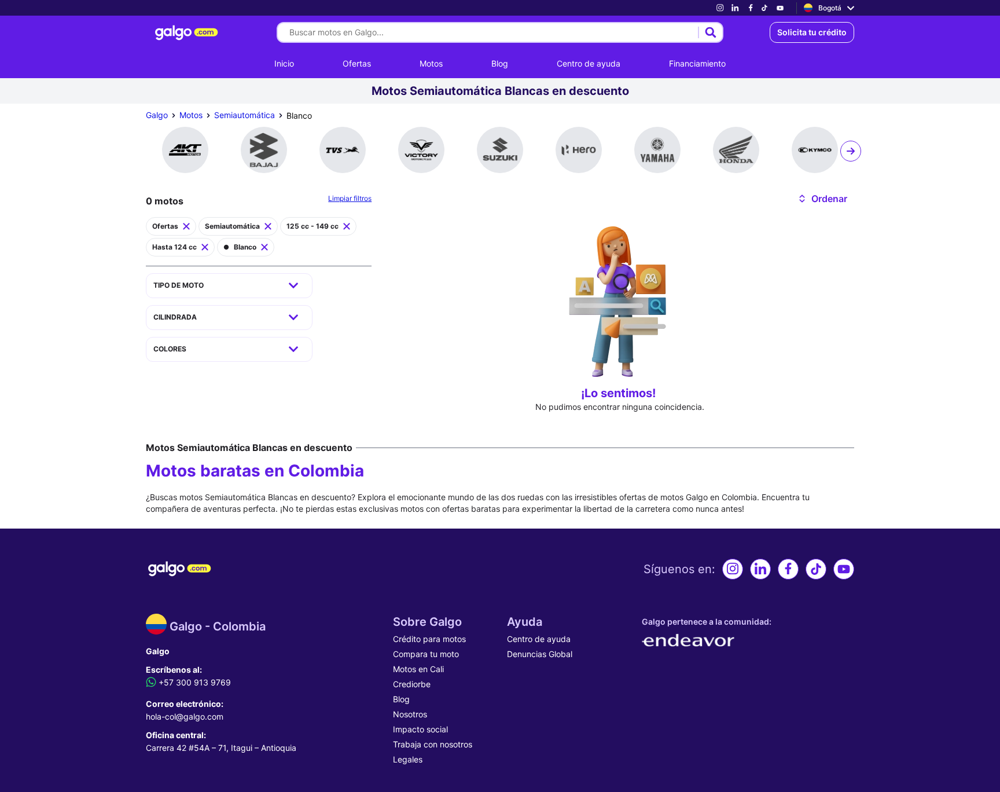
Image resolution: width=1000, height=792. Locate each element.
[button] (822, 198)
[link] (719, 8)
